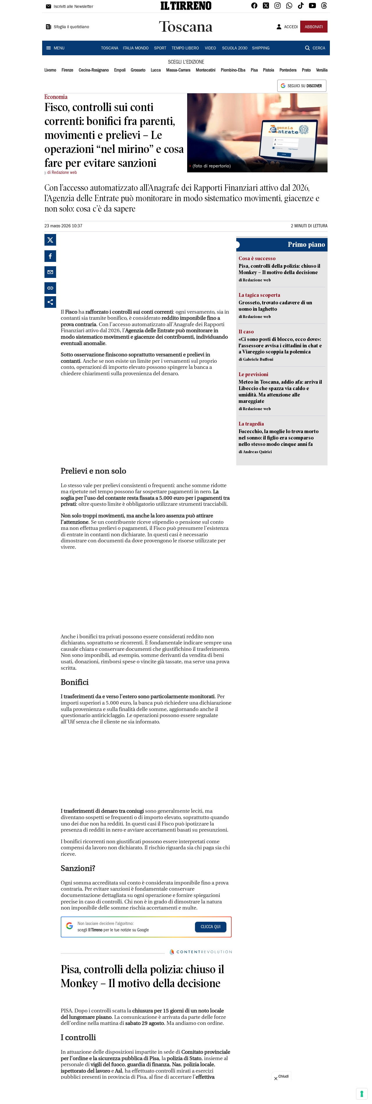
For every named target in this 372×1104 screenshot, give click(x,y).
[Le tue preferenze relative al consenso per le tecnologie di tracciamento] (361, 1093)
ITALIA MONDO (136, 49)
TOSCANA (109, 49)
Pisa (254, 70)
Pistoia (268, 70)
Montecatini (205, 70)
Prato (306, 70)
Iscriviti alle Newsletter (73, 7)
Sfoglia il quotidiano (71, 27)
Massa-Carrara (178, 70)
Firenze (67, 70)
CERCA (319, 49)
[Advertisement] (104, 270)
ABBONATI (314, 27)
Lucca (156, 70)
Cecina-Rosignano (94, 70)
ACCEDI (291, 27)
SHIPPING (260, 49)
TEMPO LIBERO (185, 49)
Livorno (50, 70)
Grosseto (138, 70)
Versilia (322, 70)
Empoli (120, 70)
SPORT (160, 49)
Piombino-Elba (233, 70)
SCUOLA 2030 (234, 49)
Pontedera (288, 70)
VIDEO (210, 49)
